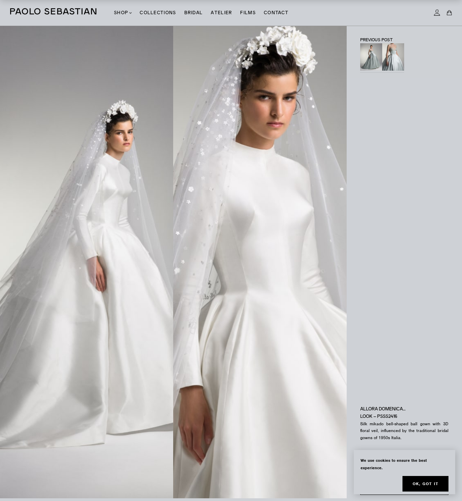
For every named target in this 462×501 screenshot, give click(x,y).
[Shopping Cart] (449, 13)
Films (248, 13)
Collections (158, 13)
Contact (276, 13)
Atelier (221, 13)
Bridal (193, 13)
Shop (121, 13)
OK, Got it (425, 483)
